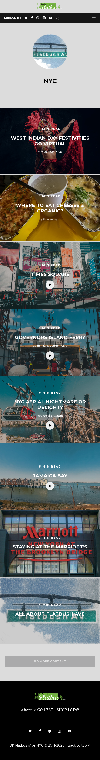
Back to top (78, 745)
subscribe (12, 18)
